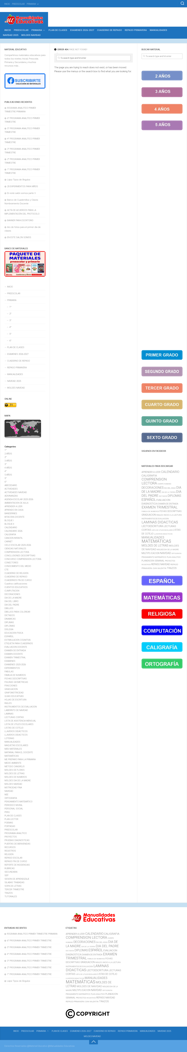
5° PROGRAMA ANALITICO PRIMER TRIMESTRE (29, 947)
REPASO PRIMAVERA (136, 30)
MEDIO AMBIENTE (13, 763)
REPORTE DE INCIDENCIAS (17, 865)
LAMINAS (9, 713)
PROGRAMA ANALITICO (16, 833)
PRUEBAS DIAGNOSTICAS (17, 840)
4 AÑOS (8, 467)
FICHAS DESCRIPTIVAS (16, 678)
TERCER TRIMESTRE (14, 889)
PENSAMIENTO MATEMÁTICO (18, 801)
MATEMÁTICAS (12, 756)
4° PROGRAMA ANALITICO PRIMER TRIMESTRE (29, 954)
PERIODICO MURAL (14, 805)
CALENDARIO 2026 (13, 531)
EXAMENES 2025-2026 (15, 664)
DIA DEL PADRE (12, 604)
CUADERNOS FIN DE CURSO (18, 580)
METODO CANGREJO (15, 766)
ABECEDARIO (11, 485)
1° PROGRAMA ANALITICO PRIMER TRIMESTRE (29, 974)
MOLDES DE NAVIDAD (89, 986)
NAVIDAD (9, 791)
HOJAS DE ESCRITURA (15, 699)
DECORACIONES (12, 594)
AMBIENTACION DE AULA (16, 503)
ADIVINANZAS (11, 496)
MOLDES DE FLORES (15, 770)
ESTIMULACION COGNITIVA (18, 640)
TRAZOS (9, 893)
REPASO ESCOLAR (13, 858)
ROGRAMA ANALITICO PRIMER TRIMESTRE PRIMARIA (32, 934)
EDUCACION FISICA (14, 633)
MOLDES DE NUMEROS (16, 777)
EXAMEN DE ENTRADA (15, 650)
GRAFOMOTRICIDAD (14, 692)
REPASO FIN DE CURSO (16, 861)
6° (10, 340)
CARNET (9, 541)
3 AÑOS (8, 460)
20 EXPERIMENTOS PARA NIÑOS (22, 186)
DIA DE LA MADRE (13, 597)
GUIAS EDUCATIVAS (14, 696)
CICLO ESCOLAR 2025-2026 (18, 545)
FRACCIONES (11, 685)
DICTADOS (10, 615)
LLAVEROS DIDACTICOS (16, 735)
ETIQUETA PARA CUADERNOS (19, 643)
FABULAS (9, 671)
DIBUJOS (9, 608)
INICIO (7, 4)
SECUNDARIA (11, 872)
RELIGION (9, 854)
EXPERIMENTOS (12, 668)
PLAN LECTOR (11, 819)
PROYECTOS (11, 836)
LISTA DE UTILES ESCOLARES (19, 724)
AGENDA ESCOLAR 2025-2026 (19, 499)
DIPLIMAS (9, 622)
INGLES (8, 703)
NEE (6, 794)
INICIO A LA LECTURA (173, 515)
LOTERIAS (9, 738)
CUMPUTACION (12, 590)
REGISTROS (10, 850)
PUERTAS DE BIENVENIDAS (17, 843)
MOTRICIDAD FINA (13, 787)
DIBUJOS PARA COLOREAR (17, 611)
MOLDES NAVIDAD (31, 35)
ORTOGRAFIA (11, 798)
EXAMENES (10, 661)
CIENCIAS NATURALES (15, 548)
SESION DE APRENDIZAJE (17, 879)
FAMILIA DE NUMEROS (15, 675)
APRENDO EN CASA (14, 510)
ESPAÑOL (9, 636)
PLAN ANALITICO (174, 557)
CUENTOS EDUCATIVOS (16, 587)
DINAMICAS (10, 619)
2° (10, 313)
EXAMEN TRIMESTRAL (15, 657)
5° (10, 334)
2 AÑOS (8, 453)
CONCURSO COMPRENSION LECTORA (23, 559)
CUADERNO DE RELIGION (16, 573)
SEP (6, 875)
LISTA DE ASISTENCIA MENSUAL (20, 720)
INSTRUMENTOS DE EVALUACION (21, 706)
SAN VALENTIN (159, 568)
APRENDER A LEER (13, 506)
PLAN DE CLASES (58, 30)
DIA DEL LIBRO (11, 601)
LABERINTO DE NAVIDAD (16, 710)
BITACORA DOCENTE (14, 517)
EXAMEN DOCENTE (14, 654)
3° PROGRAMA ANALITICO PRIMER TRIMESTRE (29, 960)
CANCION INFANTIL (14, 538)
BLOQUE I (9, 520)
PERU (7, 812)
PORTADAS (10, 826)
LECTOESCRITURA (152, 526)
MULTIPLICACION (150, 553)
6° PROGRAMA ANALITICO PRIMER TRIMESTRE (29, 940)
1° (10, 307)
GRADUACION (11, 689)
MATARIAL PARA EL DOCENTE (19, 752)
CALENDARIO (11, 527)
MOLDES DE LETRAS (15, 773)
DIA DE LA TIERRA (169, 492)
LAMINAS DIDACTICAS (160, 522)
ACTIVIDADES (11, 488)
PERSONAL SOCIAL (14, 808)
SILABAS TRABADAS (14, 882)
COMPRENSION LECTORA (17, 552)
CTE (6, 569)
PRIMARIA (31, 4)
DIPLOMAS (10, 626)
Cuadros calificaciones (16, 583)
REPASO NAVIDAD (160, 564)
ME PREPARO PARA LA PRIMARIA (20, 759)
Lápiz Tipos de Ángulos (18, 179)
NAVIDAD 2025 (10, 35)
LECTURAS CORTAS (14, 717)
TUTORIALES (11, 896)
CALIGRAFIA (10, 534)
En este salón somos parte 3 (21, 193)
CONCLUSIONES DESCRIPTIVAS (20, 555)
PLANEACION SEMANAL (153, 560)
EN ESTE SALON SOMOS (19, 237)
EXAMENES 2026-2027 (82, 30)
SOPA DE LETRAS (13, 886)
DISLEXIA (9, 629)
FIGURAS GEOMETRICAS (16, 682)
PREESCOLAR (18, 4)
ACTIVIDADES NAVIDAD (16, 492)
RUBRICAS (10, 868)
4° (10, 327)
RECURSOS (10, 847)
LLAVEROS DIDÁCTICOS (16, 731)
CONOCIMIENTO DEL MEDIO (18, 566)
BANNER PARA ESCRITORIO (20, 220)
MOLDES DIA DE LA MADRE (18, 780)
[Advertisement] (162, 240)
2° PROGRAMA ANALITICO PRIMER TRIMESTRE (29, 967)
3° (10, 320)
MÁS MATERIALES (13, 749)
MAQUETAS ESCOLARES (16, 745)
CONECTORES (11, 562)
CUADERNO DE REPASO (109, 30)
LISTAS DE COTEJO (14, 727)
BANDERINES (11, 513)
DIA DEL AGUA (170, 488)
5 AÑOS (8, 474)
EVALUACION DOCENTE (16, 647)
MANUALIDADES (158, 30)
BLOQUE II (9, 524)
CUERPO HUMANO (164, 484)
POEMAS (9, 822)
